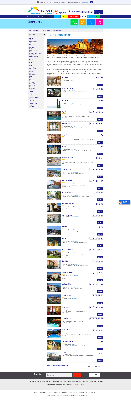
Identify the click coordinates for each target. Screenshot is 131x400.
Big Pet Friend (32, 381)
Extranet (98, 17)
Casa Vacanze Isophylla (67, 215)
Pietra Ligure (32, 86)
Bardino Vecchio (33, 50)
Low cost (50, 392)
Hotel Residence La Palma (68, 192)
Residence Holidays (66, 318)
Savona (31, 93)
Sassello (31, 91)
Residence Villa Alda (66, 295)
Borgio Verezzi (32, 54)
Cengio (31, 62)
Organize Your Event (74, 22)
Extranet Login (92, 392)
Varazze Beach (33, 103)
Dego (30, 65)
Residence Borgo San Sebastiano (69, 89)
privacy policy (85, 2)
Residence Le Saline (66, 284)
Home (28, 17)
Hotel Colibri (65, 238)
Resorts (81, 386)
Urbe (30, 99)
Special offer (69, 384)
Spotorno (31, 94)
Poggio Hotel (65, 112)
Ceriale (31, 64)
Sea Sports (100, 381)
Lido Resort (64, 227)
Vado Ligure (32, 100)
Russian (98, 10)
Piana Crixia (32, 85)
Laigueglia (31, 71)
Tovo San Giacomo (34, 97)
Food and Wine (56, 381)
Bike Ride (39, 381)
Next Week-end (57, 392)
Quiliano (31, 89)
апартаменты (75, 386)
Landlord (68, 386)
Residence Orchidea (66, 330)
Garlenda (31, 70)
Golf (61, 381)
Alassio (31, 38)
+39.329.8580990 (75, 11)
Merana (31, 76)
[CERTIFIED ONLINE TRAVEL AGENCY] (56, 12)
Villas (85, 386)
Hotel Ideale (65, 77)
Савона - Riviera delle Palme (47, 30)
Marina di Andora (33, 74)
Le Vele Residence (66, 353)
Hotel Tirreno (65, 100)
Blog (64, 384)
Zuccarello (31, 106)
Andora (31, 45)
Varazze (31, 102)
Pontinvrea (32, 88)
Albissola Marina (33, 42)
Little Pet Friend (93, 381)
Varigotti (31, 105)
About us (39, 17)
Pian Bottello (32, 83)
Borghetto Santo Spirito (35, 53)
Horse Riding (85, 381)
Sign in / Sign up (98, 13)
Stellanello (31, 95)
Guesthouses (59, 386)
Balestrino (31, 47)
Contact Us (52, 17)
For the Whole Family (46, 381)
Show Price (100, 85)
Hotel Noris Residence (67, 181)
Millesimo (31, 77)
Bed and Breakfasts (50, 386)
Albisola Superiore (58, 30)
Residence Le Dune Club (67, 158)
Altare (30, 44)
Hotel (64, 386)
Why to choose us (33, 17)
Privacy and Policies (83, 392)
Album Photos (99, 22)
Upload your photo (91, 22)
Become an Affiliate (94, 375)
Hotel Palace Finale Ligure (68, 204)
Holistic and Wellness (76, 381)
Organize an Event (51, 384)
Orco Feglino (32, 80)
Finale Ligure (32, 68)
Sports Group (82, 22)
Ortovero (31, 82)
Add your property (91, 17)
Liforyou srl (63, 397)
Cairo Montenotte (33, 56)
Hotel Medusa (65, 261)
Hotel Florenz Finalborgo (67, 249)
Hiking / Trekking (67, 381)
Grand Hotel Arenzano (67, 123)
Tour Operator (57, 17)
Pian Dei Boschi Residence (68, 341)
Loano (30, 73)
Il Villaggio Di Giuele (66, 169)
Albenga (31, 39)
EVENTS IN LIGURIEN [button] (74, 17)
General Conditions (73, 392)
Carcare (31, 59)
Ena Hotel (64, 146)
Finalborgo (32, 67)
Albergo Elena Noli (66, 135)
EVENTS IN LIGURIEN (79, 384)
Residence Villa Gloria (67, 272)
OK (91, 2)
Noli (30, 79)
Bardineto (31, 48)
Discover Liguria (45, 17)
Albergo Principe (66, 307)
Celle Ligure (32, 61)
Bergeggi (31, 51)
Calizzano (31, 58)
